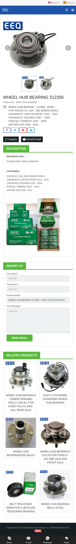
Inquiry (12, 139)
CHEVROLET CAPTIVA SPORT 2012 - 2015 (33, 114)
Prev (8, 48)
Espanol (70, 3)
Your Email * (12, 284)
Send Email (33, 139)
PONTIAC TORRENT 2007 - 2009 (27, 121)
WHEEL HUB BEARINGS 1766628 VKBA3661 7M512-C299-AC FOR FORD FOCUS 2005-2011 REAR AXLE (21, 403)
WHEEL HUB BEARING (21, 107)
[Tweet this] (15, 130)
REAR (50, 107)
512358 (41, 107)
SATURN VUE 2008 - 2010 (23, 124)
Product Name (13, 295)
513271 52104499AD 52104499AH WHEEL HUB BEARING (55, 399)
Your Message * (14, 306)
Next (68, 48)
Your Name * (13, 274)
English (55, 3)
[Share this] (7, 130)
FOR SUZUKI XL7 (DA (21, 110)
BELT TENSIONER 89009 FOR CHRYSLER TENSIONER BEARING (21, 508)
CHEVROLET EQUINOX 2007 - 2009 (29, 117)
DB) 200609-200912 (47, 110)
